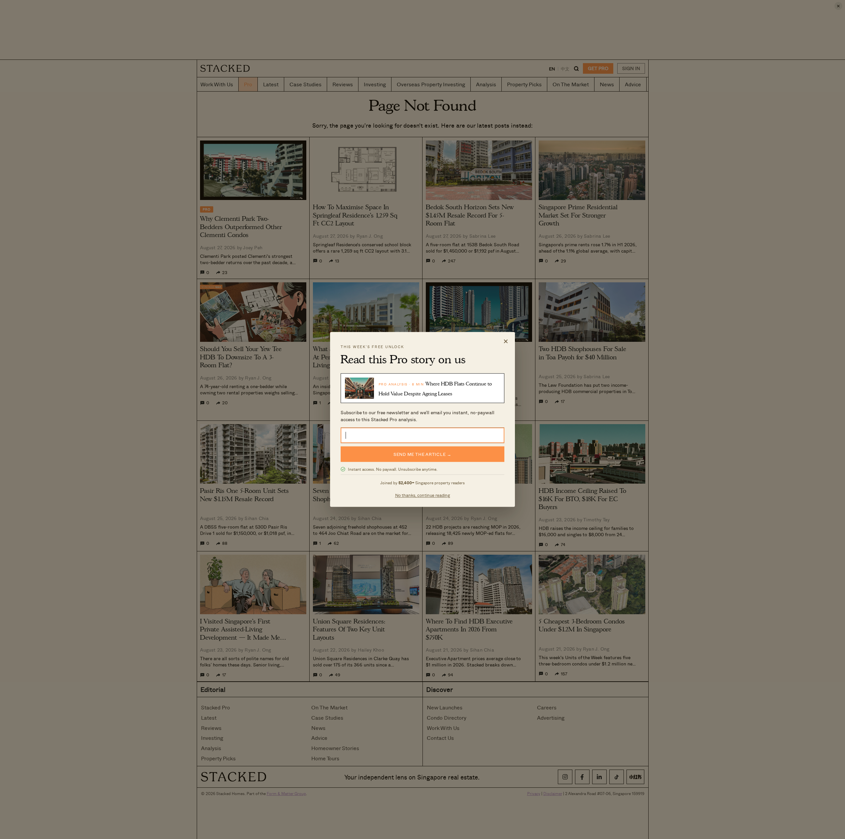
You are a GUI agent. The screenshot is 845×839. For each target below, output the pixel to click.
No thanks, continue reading (422, 495)
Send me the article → (422, 454)
